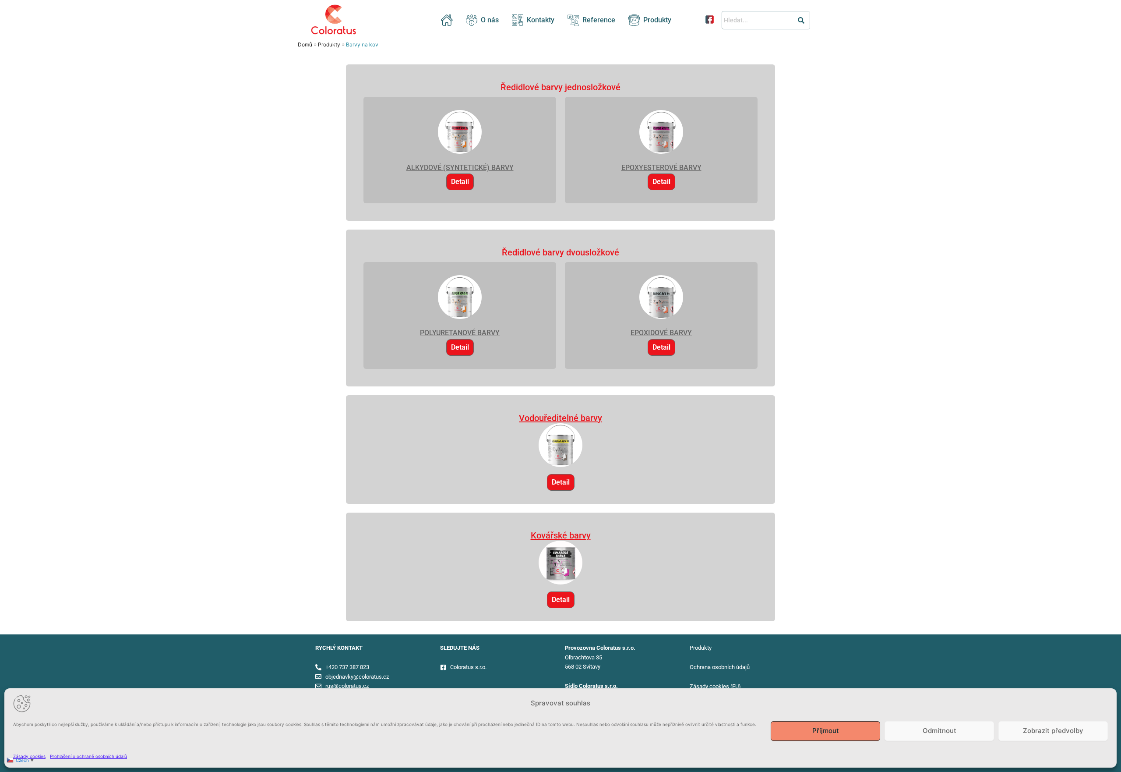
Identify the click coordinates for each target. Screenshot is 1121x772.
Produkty (657, 20)
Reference (598, 20)
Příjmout (825, 730)
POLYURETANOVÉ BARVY (460, 333)
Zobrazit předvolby (1053, 730)
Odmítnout (939, 730)
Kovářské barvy (561, 535)
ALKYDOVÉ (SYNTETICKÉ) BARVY (460, 167)
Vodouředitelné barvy (560, 418)
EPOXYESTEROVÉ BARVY (661, 167)
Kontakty (540, 20)
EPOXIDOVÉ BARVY (661, 333)
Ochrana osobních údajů (720, 667)
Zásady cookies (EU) (715, 686)
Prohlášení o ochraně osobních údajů (88, 756)
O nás (490, 20)
